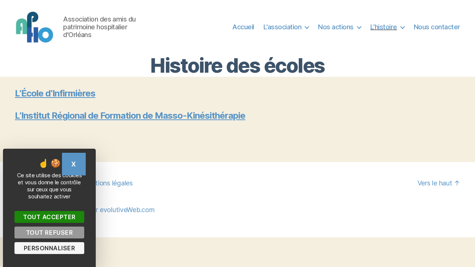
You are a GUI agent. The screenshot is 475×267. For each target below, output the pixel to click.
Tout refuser (49, 232)
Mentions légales (107, 183)
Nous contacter (437, 27)
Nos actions (336, 27)
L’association (282, 27)
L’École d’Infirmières (55, 93)
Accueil (243, 27)
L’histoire (383, 27)
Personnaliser (49, 248)
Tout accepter (49, 217)
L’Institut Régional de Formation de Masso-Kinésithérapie (130, 115)
